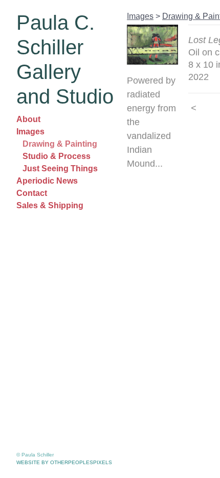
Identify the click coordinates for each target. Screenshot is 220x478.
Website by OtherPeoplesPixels (64, 462)
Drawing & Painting (60, 144)
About (28, 119)
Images (30, 131)
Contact (31, 193)
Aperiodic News (47, 180)
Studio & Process (57, 156)
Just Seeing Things (60, 168)
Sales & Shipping (49, 205)
